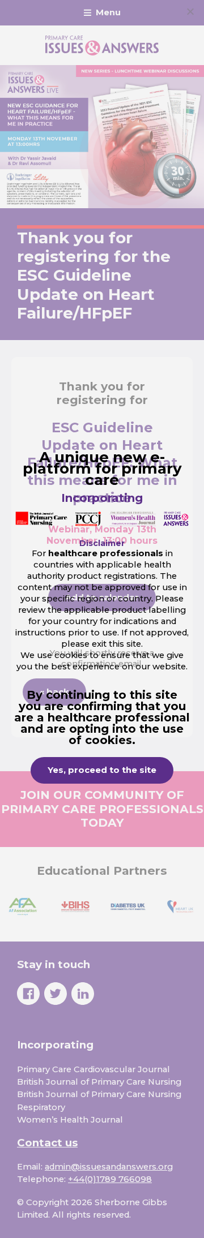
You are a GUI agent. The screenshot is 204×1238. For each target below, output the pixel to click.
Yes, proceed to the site (102, 770)
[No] (190, 11)
